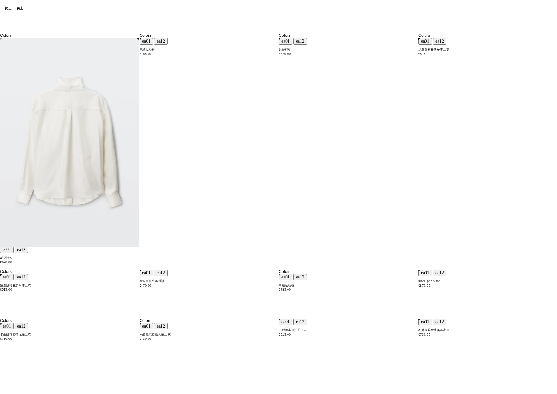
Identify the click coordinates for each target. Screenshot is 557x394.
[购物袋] (549, 8)
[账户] (537, 8)
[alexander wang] (278, 8)
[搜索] (515, 8)
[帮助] (526, 8)
